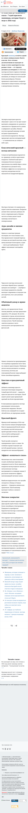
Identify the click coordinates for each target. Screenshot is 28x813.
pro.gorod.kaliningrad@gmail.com (16, 772)
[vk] (11, 626)
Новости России (13, 25)
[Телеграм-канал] (20, 52)
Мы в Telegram (14, 6)
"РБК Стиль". (10, 553)
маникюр (11, 55)
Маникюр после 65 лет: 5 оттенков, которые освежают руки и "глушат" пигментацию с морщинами (11, 675)
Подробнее (9, 790)
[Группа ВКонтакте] (7, 49)
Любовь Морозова (18, 31)
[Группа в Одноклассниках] (7, 52)
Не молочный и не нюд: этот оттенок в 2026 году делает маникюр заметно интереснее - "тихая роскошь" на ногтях (12, 664)
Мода (4, 25)
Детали (14, 790)
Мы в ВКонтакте (5, 6)
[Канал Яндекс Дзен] (20, 49)
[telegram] (16, 626)
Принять (22, 11)
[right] (26, 7)
